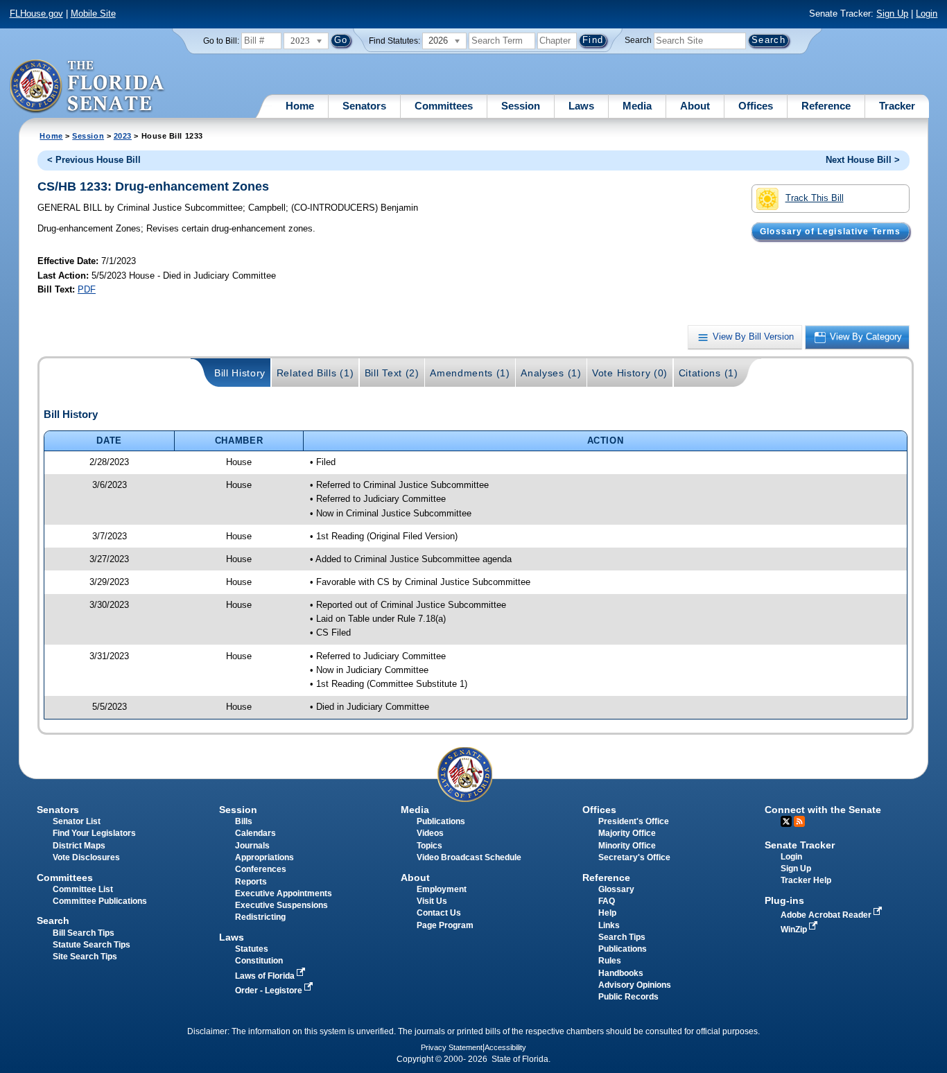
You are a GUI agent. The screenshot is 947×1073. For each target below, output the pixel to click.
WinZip (795, 929)
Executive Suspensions (281, 905)
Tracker (897, 106)
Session (520, 106)
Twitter (786, 821)
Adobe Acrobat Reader (827, 915)
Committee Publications (100, 901)
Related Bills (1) (315, 372)
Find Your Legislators (94, 833)
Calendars (255, 833)
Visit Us (432, 901)
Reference (826, 106)
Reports (251, 882)
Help (607, 913)
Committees (444, 106)
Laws (581, 106)
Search (638, 40)
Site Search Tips (85, 956)
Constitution (259, 961)
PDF (87, 289)
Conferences (260, 869)
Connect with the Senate (823, 809)
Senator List (77, 821)
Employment (442, 889)
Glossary (616, 889)
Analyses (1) (551, 372)
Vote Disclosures (86, 857)
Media (637, 106)
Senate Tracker (800, 844)
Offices (755, 106)
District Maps (79, 845)
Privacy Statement (452, 1047)
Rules (609, 961)
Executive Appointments (283, 893)
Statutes (251, 949)
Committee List (83, 889)
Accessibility (505, 1047)
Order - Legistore (269, 990)
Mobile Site (93, 13)
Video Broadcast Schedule (469, 857)
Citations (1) (708, 372)
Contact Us (439, 913)
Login (926, 13)
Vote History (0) (630, 372)
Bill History (240, 372)
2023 (123, 136)
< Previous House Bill (94, 160)
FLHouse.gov (36, 13)
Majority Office (627, 833)
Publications (441, 821)
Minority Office (627, 845)
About (695, 106)
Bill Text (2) (392, 372)
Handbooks (620, 973)
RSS (799, 821)
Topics (429, 845)
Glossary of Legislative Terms (830, 231)
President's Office (633, 821)
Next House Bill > (863, 160)
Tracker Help (806, 880)
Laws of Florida (266, 976)
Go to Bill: (221, 41)
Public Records (628, 997)
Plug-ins (784, 900)
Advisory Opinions (634, 985)
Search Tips (621, 937)
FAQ (606, 901)
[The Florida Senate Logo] (88, 87)
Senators (364, 106)
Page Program (445, 925)
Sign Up (892, 13)
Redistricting (260, 917)
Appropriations (264, 857)
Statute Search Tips (91, 945)
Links (609, 925)
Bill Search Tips (83, 933)
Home (300, 106)
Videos (430, 833)
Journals (252, 845)
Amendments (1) (470, 372)
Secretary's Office (634, 857)
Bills (243, 821)
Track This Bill (814, 198)
